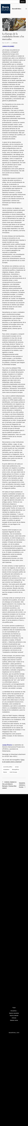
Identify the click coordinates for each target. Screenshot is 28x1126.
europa (17, 766)
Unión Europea (13, 772)
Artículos (15, 42)
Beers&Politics (16, 9)
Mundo (5, 772)
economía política (7, 766)
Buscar (22, 1)
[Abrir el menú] (26, 9)
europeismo (6, 769)
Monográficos (15, 769)
